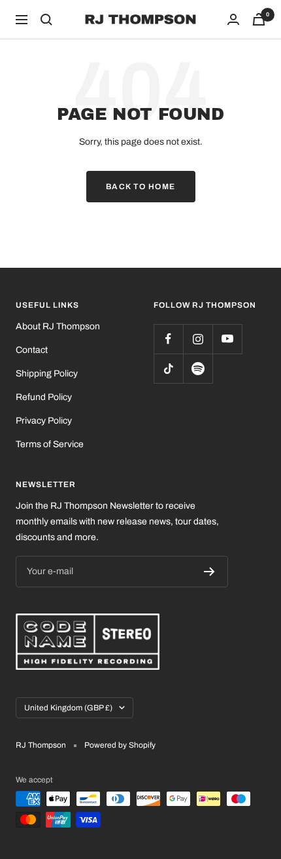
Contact (32, 350)
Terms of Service (50, 444)
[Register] (209, 571)
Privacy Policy (44, 421)
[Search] (46, 20)
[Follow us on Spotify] (197, 368)
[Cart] (258, 19)
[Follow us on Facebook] (168, 339)
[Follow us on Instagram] (197, 339)
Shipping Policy (47, 373)
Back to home (141, 186)
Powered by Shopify (120, 745)
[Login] (233, 19)
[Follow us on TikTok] (168, 368)
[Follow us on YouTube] (227, 339)
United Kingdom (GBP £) (68, 707)
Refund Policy (44, 397)
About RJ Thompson (58, 326)
